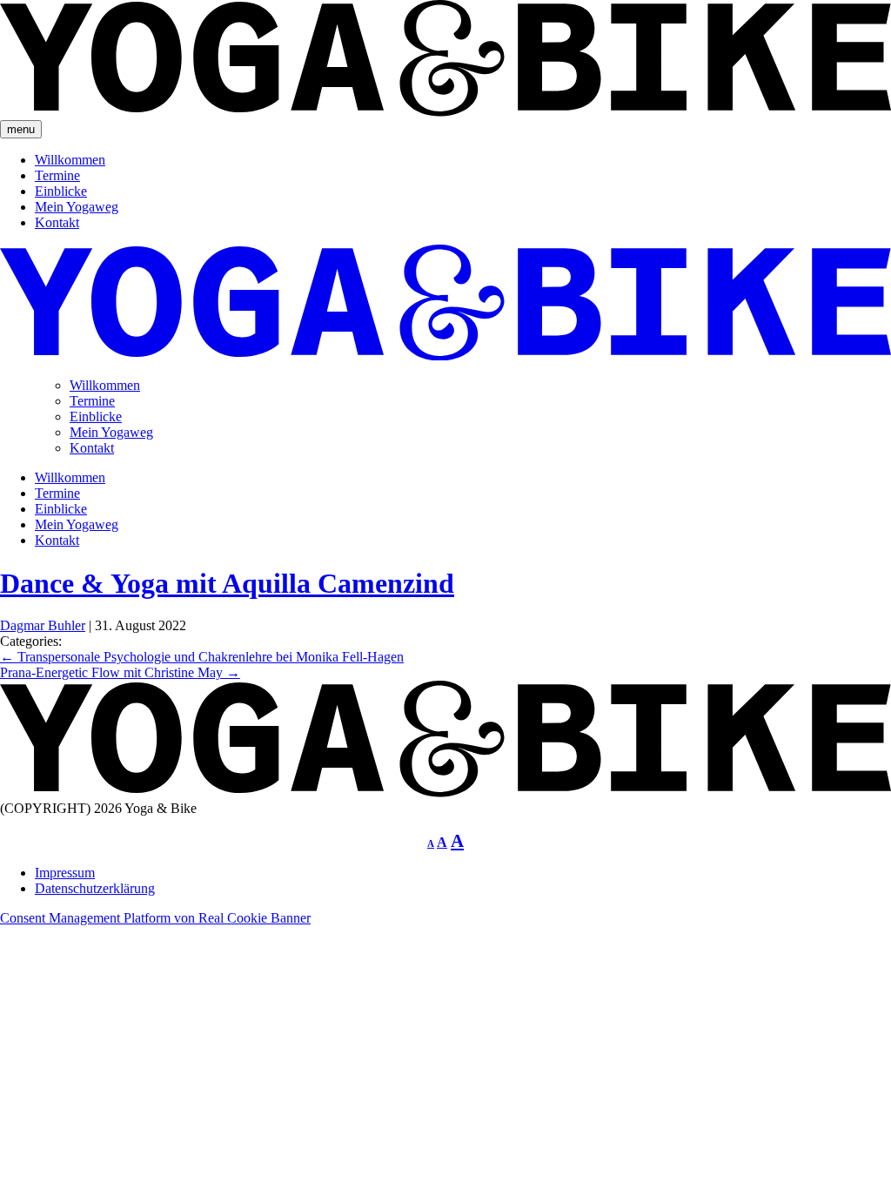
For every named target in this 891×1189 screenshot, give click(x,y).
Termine (57, 175)
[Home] (445, 792)
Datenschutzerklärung (95, 888)
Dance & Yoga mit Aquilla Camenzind (227, 583)
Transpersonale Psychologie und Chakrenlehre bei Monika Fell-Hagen (202, 656)
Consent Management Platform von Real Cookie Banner (155, 917)
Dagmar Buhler (42, 625)
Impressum (65, 872)
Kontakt (57, 222)
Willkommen (70, 159)
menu (21, 129)
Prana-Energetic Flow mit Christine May (120, 672)
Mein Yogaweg (76, 206)
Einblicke (61, 191)
